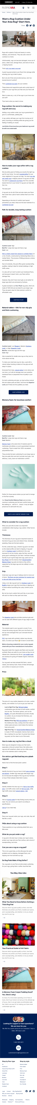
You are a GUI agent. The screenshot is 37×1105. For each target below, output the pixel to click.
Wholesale (4, 1099)
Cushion (22, 1077)
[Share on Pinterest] (34, 25)
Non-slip (22, 1075)
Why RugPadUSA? (17, 1091)
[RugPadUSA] (8, 8)
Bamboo (4, 1077)
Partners (10, 1102)
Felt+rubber (23, 1066)
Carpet (4, 1075)
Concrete (4, 1079)
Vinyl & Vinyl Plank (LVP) (8, 1068)
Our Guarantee (19, 1099)
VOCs (4, 659)
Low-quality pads (28, 654)
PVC (3, 638)
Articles (9, 12)
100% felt (22, 1073)
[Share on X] (30, 25)
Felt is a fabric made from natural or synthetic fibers (17, 253)
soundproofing (23, 174)
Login (3, 1091)
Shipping (11, 1099)
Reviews (4, 1095)
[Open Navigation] (33, 7)
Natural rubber (23, 1064)
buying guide (11, 799)
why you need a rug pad (13, 68)
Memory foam (6, 444)
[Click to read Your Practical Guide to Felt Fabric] (18, 942)
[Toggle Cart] (28, 7)
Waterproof (22, 1082)
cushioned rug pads (11, 83)
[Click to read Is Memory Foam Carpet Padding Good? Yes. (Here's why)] (18, 989)
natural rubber (19, 370)
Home (3, 12)
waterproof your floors (16, 180)
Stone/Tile (4, 1071)
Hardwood (4, 1066)
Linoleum (4, 1086)
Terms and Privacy (19, 1102)
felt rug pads (25, 789)
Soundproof (23, 1079)
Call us (4, 807)
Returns (27, 1099)
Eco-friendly (23, 1084)
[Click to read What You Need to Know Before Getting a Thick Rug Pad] (18, 897)
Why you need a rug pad (8, 1093)
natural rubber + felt (22, 791)
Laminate (4, 1073)
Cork (3, 1082)
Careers (4, 1102)
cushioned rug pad (7, 204)
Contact (9, 1091)
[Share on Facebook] (27, 25)
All (2, 1064)
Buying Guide (19, 1093)
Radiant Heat (5, 1084)
